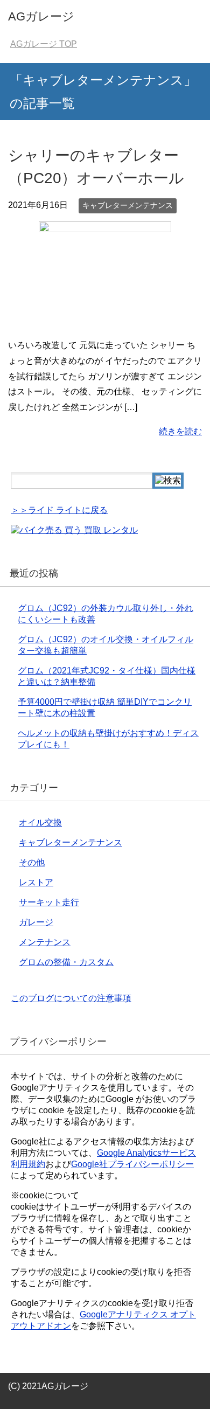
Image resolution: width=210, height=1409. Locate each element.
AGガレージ (41, 16)
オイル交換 (40, 822)
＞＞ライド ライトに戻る (59, 510)
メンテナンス (45, 942)
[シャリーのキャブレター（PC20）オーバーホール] (105, 320)
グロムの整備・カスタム (66, 962)
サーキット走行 (49, 902)
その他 (32, 862)
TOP (43, 43)
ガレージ (36, 922)
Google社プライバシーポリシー (132, 1164)
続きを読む (180, 431)
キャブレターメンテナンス (127, 205)
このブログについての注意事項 (71, 998)
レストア (36, 882)
